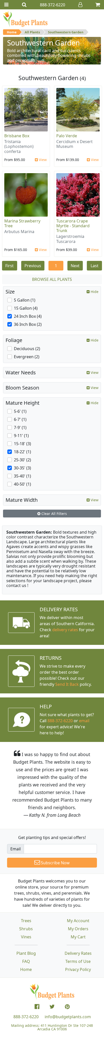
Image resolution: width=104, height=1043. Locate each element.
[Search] (24, 4)
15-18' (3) (22, 443)
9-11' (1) (21, 435)
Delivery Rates (78, 953)
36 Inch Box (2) (28, 324)
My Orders (78, 929)
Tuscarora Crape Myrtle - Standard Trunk (73, 225)
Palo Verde (66, 136)
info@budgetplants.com (68, 1016)
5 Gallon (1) (24, 300)
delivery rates (65, 629)
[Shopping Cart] (97, 4)
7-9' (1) (20, 427)
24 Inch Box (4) (28, 316)
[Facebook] (37, 1006)
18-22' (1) (22, 452)
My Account (78, 920)
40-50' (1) (22, 484)
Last (94, 265)
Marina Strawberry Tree (22, 223)
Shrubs (26, 929)
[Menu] (6, 4)
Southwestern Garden (65, 32)
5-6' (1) (20, 411)
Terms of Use (78, 961)
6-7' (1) (20, 419)
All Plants (32, 32)
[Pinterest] (67, 1006)
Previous (32, 265)
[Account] (80, 4)
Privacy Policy (78, 969)
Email (15, 849)
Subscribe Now (55, 863)
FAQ (26, 961)
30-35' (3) (22, 468)
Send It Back (67, 684)
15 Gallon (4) (26, 308)
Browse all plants (52, 279)
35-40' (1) (22, 476)
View (42, 159)
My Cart (78, 937)
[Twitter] (52, 1006)
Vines (26, 937)
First (9, 265)
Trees (26, 920)
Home (12, 32)
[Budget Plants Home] (25, 19)
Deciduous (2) (27, 348)
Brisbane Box (16, 136)
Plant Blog (26, 953)
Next (75, 265)
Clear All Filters (53, 513)
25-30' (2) (22, 460)
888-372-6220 (60, 720)
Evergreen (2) (26, 356)
